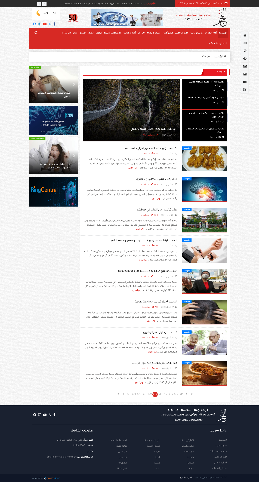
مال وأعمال (167, 33)
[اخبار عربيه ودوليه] (245, 51)
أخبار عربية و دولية (218, 451)
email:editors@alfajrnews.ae (62, 457)
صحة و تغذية (153, 33)
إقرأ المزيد (132, 168)
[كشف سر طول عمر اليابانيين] (204, 343)
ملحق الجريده (71, 33)
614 (181, 394)
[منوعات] (245, 90)
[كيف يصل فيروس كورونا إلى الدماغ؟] (204, 189)
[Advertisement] (53, 270)
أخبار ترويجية (130, 33)
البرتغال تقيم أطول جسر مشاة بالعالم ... (205, 98)
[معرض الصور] (245, 74)
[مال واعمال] (245, 66)
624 (129, 394)
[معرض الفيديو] (245, 82)
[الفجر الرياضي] (245, 59)
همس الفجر (188, 446)
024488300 (79, 446)
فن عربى (123, 457)
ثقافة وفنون (121, 446)
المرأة (157, 457)
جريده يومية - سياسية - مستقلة (193, 17)
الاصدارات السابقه (218, 43)
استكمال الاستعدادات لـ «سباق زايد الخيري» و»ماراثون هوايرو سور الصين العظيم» (104, 4)
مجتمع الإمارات (219, 468)
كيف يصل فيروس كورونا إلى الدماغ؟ (156, 179)
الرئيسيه (223, 33)
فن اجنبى (122, 452)
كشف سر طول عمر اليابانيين (160, 332)
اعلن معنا (122, 469)
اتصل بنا (122, 463)
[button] (74, 84)
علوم (191, 469)
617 (165, 394)
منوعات (206, 56)
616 (171, 394)
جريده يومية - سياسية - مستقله (188, 415)
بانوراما (141, 33)
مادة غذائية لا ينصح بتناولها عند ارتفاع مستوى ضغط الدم (144, 240)
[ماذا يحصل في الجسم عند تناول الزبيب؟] (204, 373)
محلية (157, 463)
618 (160, 394)
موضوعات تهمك (37, 138)
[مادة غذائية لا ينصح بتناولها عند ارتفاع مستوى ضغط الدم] (204, 251)
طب (158, 469)
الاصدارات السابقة (118, 440)
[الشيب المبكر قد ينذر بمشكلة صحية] (204, 312)
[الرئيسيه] (245, 35)
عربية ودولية (196, 33)
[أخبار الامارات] (245, 43)
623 (134, 394)
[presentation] (39, 4)
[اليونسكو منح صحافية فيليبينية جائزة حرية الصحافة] (204, 281)
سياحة (190, 463)
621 (144, 394)
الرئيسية (223, 440)
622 (139, 394)
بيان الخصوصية (152, 440)
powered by (37, 478)
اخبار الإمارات (221, 446)
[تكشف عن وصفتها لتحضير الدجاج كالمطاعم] (204, 159)
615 (176, 394)
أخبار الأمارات (211, 33)
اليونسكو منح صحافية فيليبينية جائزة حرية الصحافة (147, 271)
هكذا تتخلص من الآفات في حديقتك (157, 209)
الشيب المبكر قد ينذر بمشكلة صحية (156, 301)
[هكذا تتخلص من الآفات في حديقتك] (204, 220)
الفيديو (83, 33)
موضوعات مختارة (112, 33)
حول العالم (188, 452)
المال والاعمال (220, 463)
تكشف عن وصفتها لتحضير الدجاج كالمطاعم (151, 148)
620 (150, 394)
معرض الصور (95, 33)
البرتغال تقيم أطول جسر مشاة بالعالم (153, 129)
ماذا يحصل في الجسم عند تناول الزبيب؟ (154, 363)
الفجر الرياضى (181, 33)
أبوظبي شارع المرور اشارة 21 (71, 440)
